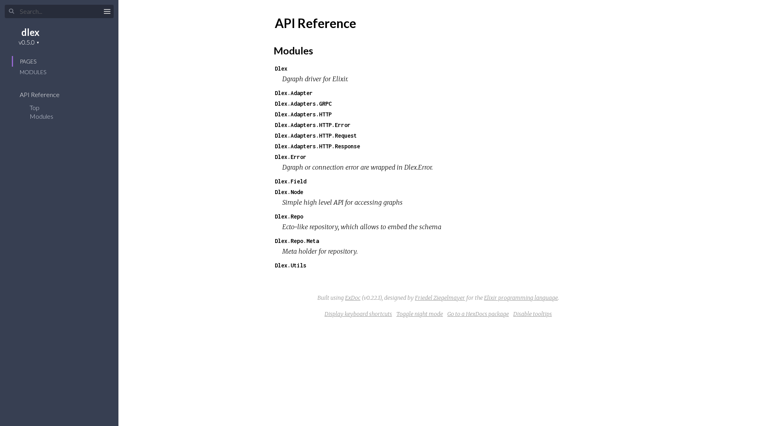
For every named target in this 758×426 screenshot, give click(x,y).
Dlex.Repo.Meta (297, 240)
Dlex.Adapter (294, 93)
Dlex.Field (290, 181)
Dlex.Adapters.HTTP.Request (316, 135)
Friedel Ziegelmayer (440, 297)
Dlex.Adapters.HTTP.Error (313, 124)
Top (34, 107)
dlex (30, 32)
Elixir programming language (521, 297)
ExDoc (352, 297)
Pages (28, 61)
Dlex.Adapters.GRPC (303, 103)
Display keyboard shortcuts (358, 314)
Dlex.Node (289, 192)
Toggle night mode (419, 314)
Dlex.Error (290, 156)
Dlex (281, 68)
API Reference (40, 94)
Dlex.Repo (289, 216)
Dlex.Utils (290, 265)
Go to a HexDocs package (478, 314)
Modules (33, 72)
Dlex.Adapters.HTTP (303, 114)
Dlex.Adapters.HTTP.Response (317, 146)
